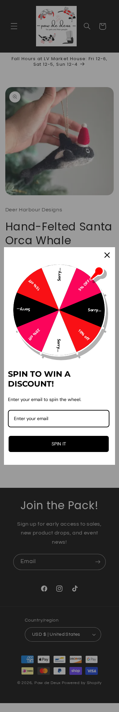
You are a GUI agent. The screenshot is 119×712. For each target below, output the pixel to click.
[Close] (107, 255)
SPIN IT (59, 444)
